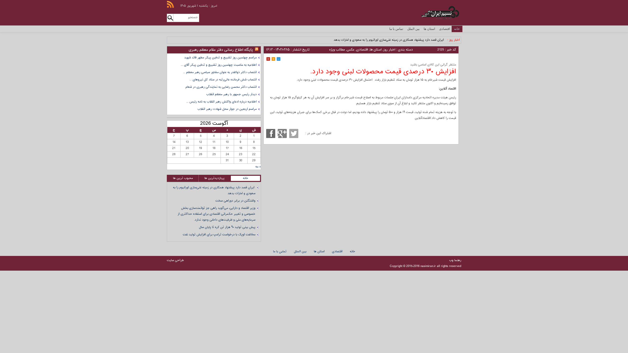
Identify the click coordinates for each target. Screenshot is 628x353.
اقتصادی (444, 29)
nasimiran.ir (428, 266)
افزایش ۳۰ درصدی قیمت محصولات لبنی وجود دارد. (383, 71)
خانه (457, 29)
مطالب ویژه (337, 49)
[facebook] (270, 133)
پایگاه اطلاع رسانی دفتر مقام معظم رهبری (221, 50)
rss (170, 4)
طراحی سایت (175, 260)
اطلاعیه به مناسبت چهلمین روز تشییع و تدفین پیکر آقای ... (219, 65)
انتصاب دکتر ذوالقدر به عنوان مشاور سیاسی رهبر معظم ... (220, 72)
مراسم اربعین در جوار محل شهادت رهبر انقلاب (227, 109)
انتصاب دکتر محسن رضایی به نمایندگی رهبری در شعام (221, 87)
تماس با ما (396, 29)
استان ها (429, 29)
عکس (350, 49)
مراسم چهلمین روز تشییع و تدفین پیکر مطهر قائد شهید (220, 57)
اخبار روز (389, 49)
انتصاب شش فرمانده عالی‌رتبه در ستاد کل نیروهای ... (223, 79)
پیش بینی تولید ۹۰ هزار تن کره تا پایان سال (227, 227)
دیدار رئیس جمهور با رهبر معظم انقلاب (231, 94)
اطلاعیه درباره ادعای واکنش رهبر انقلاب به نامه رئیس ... (221, 101)
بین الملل (413, 29)
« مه (258, 166)
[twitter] (293, 133)
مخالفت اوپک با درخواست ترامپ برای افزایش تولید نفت (219, 234)
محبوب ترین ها (183, 178)
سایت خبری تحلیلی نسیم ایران (431, 12)
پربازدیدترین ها (214, 178)
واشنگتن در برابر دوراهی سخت (235, 200)
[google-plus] (282, 133)
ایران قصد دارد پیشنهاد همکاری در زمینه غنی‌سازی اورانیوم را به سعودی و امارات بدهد (389, 40)
